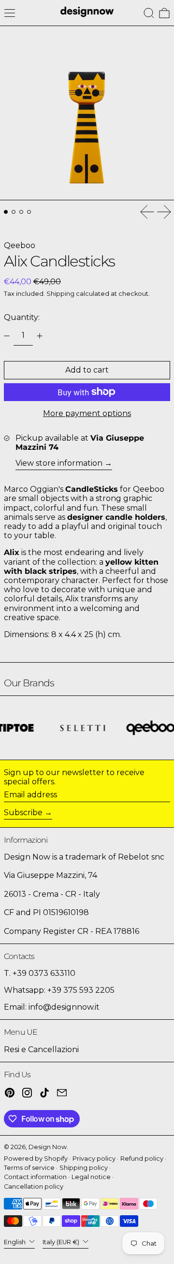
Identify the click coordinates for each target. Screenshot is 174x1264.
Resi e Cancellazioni (41, 1049)
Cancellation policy (33, 1186)
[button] (149, 13)
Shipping (60, 293)
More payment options (87, 413)
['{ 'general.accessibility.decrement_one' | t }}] (7, 336)
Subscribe (23, 812)
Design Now (48, 1147)
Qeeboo (19, 245)
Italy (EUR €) (62, 1242)
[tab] (6, 212)
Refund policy (141, 1158)
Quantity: (22, 317)
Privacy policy (94, 1158)
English (15, 1242)
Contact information (35, 1177)
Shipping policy (83, 1167)
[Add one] (39, 336)
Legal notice (91, 1177)
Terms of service (29, 1167)
